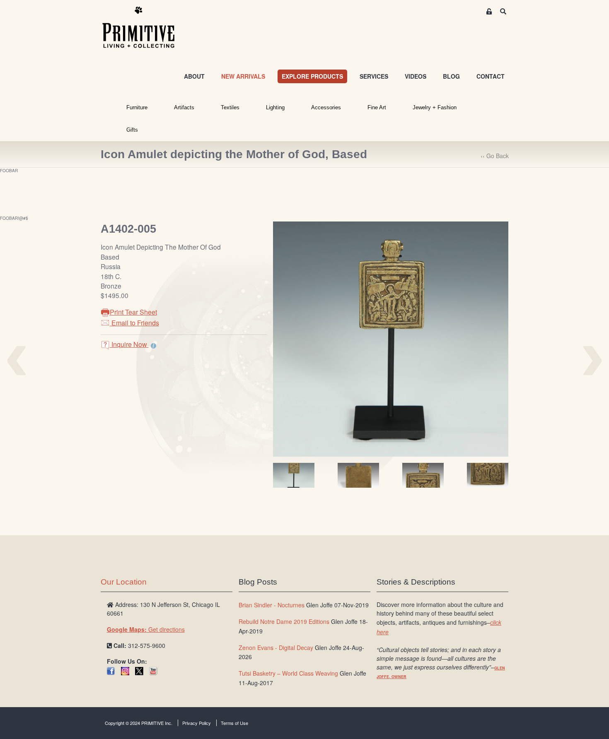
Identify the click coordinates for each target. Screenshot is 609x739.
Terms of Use (234, 723)
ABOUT (194, 76)
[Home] (144, 28)
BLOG (451, 76)
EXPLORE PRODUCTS (312, 76)
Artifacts (184, 107)
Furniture (136, 107)
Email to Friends (134, 322)
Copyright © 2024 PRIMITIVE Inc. (138, 723)
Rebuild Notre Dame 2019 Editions (284, 621)
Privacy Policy (196, 723)
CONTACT (490, 76)
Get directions (146, 629)
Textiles (230, 107)
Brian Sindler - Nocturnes (271, 605)
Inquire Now (129, 344)
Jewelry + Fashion (435, 107)
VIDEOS (415, 76)
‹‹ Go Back (495, 156)
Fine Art (376, 107)
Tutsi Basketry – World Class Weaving (288, 673)
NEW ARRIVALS (243, 76)
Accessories (326, 107)
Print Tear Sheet (133, 312)
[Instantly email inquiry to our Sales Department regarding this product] (153, 345)
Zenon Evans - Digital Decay (276, 647)
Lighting (275, 107)
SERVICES (374, 76)
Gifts (132, 130)
